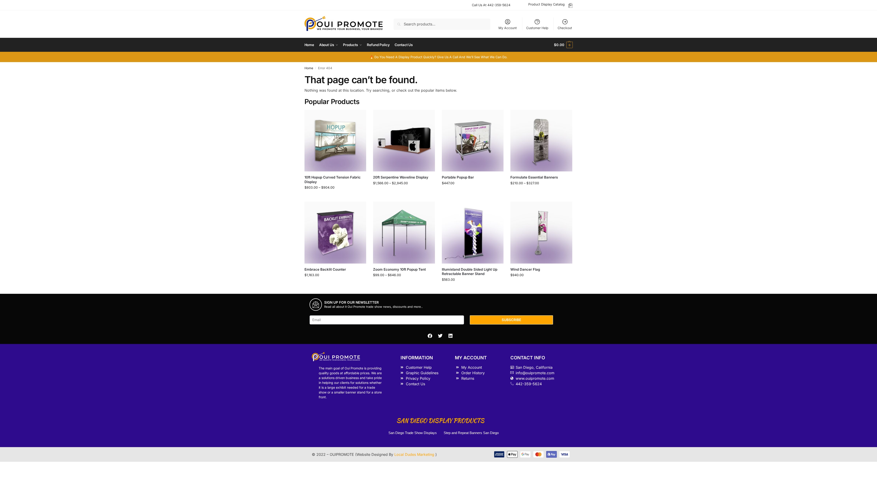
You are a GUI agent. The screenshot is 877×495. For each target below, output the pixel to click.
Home (308, 68)
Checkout (565, 28)
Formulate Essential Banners (534, 177)
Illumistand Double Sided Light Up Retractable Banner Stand (469, 271)
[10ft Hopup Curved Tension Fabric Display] (335, 141)
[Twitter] (440, 336)
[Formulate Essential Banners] (541, 141)
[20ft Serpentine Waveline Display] (404, 141)
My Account (507, 28)
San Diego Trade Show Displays (412, 433)
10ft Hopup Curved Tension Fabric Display (332, 179)
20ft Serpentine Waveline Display (400, 177)
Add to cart (472, 193)
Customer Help (537, 28)
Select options (335, 197)
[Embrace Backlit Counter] (335, 233)
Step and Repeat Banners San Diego (472, 433)
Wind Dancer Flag (525, 269)
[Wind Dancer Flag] (541, 233)
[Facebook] (429, 336)
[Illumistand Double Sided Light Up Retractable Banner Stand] (473, 233)
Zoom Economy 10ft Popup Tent (399, 269)
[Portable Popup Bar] (473, 141)
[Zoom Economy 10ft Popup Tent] (404, 233)
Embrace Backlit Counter (325, 269)
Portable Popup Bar (458, 177)
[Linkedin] (450, 336)
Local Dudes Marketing (414, 454)
